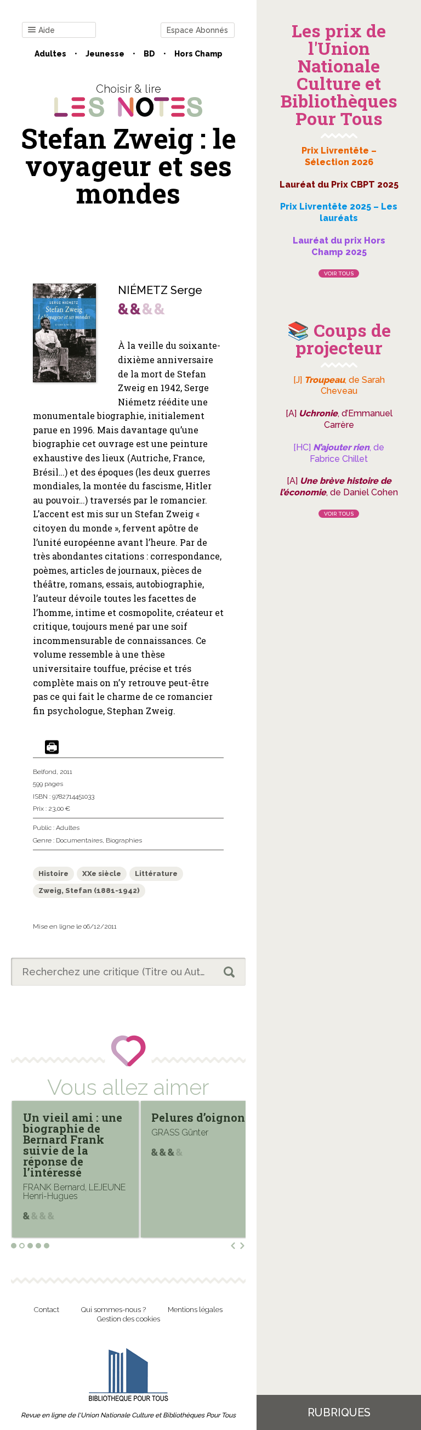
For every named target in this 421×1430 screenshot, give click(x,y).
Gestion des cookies (128, 1319)
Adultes (50, 53)
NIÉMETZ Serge (160, 290)
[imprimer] (52, 748)
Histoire (53, 873)
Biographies (124, 840)
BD (149, 53)
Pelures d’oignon (73, 1117)
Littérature (156, 873)
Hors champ (198, 53)
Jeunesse (105, 53)
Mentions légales (195, 1309)
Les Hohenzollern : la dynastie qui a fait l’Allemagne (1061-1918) (204, 1133)
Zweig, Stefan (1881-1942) (89, 890)
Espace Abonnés (197, 30)
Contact (46, 1309)
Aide (46, 30)
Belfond (44, 772)
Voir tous (339, 273)
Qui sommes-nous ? (113, 1309)
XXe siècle (101, 873)
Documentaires (79, 840)
